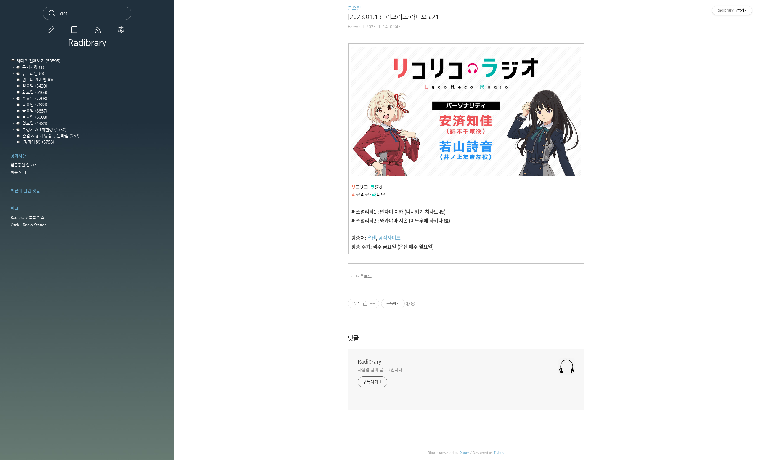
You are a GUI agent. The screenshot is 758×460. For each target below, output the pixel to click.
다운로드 (364, 276)
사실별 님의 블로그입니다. (380, 369)
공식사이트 (389, 237)
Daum (464, 453)
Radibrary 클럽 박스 (27, 217)
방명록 (75, 30)
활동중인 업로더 (24, 165)
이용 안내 (18, 172)
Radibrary (87, 43)
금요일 (354, 8)
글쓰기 (52, 30)
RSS (99, 30)
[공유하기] (365, 303)
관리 (122, 30)
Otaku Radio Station (29, 224)
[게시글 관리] (372, 303)
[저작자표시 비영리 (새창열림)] (410, 303)
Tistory (499, 453)
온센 (371, 237)
